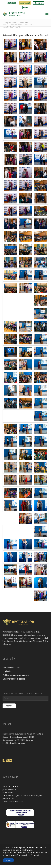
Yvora (25, 7)
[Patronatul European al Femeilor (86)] (40, 223)
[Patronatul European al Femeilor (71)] (10, 288)
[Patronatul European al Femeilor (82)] (40, 236)
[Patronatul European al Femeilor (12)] (40, 544)
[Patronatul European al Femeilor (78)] (10, 262)
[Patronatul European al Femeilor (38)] (40, 429)
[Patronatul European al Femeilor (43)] (10, 416)
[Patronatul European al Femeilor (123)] (10, 70)
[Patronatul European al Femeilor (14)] (40, 531)
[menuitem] (12, 3)
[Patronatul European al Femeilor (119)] (25, 82)
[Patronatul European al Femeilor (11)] (25, 544)
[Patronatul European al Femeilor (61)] (40, 326)
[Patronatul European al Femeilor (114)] (10, 108)
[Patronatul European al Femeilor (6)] (25, 569)
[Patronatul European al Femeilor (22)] (10, 505)
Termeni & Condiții (11, 667)
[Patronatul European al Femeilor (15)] (10, 531)
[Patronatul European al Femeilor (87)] (10, 223)
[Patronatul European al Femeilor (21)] (40, 493)
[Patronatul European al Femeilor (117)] (25, 95)
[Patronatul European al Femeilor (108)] (10, 134)
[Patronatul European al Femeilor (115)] (40, 95)
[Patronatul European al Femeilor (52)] (40, 364)
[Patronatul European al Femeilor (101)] (25, 159)
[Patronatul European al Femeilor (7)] (10, 569)
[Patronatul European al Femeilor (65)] (25, 313)
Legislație (7, 671)
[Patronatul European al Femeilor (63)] (25, 326)
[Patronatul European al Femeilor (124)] (25, 57)
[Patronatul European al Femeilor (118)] (40, 82)
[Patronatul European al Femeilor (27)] (10, 480)
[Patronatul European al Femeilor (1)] (40, 595)
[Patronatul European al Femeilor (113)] (25, 108)
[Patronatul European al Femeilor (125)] (40, 57)
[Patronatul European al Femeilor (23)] (25, 493)
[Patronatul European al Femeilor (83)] (25, 236)
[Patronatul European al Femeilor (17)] (40, 518)
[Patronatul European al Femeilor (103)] (10, 159)
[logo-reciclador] (21, 14)
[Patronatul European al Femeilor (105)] (10, 147)
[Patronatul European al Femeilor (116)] (10, 95)
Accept (8, 860)
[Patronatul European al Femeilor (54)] (25, 364)
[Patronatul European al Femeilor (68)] (25, 300)
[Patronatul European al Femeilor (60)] (10, 339)
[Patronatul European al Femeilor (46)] (25, 390)
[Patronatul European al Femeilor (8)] (40, 557)
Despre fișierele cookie (14, 678)
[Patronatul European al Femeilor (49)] (40, 377)
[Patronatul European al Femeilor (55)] (40, 352)
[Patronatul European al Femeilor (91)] (40, 198)
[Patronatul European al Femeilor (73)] (40, 275)
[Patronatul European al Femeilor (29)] (10, 467)
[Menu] (46, 13)
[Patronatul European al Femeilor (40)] (40, 416)
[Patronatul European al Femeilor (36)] (10, 441)
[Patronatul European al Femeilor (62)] (10, 326)
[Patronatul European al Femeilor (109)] (40, 121)
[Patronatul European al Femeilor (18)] (25, 518)
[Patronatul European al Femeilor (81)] (25, 249)
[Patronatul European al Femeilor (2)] (40, 582)
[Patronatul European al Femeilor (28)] (40, 467)
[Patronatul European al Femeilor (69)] (10, 300)
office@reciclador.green (15, 743)
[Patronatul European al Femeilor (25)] (25, 480)
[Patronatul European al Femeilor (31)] (40, 454)
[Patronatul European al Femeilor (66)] (40, 300)
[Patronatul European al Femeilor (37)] (25, 429)
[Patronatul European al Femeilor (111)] (40, 108)
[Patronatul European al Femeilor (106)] (25, 134)
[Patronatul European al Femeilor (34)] (10, 454)
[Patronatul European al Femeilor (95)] (25, 185)
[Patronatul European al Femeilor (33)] (40, 441)
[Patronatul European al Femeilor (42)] (40, 403)
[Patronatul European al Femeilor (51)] (25, 377)
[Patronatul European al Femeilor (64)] (40, 313)
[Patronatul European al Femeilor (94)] (10, 198)
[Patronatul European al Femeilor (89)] (10, 211)
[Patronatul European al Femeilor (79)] (40, 249)
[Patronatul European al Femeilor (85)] (25, 223)
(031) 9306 (11, 3)
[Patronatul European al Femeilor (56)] (25, 352)
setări (36, 855)
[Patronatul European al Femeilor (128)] (25, 44)
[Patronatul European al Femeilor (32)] (25, 454)
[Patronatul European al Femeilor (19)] (40, 505)
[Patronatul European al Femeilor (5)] (40, 569)
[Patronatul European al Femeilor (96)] (10, 185)
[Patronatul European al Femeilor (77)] (25, 262)
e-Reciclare (38, 3)
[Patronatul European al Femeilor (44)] (25, 403)
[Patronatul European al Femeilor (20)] (25, 505)
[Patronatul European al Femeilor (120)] (40, 70)
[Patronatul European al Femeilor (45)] (10, 403)
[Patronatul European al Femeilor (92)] (25, 198)
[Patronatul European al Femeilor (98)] (40, 172)
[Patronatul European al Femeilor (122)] (25, 70)
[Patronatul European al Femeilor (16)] (25, 531)
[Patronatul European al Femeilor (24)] (10, 493)
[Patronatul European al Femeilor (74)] (25, 275)
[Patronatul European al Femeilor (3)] (25, 582)
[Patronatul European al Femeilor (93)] (40, 185)
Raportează (24, 3)
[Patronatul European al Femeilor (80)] (10, 249)
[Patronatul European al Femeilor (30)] (25, 467)
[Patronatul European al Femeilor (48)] (10, 390)
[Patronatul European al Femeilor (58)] (10, 352)
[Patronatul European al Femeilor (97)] (25, 172)
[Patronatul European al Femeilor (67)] (10, 313)
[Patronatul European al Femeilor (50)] (10, 377)
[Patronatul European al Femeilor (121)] (10, 82)
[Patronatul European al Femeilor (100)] (40, 159)
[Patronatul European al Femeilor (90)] (25, 211)
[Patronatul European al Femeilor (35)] (25, 441)
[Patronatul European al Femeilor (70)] (40, 288)
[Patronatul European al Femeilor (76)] (10, 275)
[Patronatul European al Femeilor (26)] (40, 480)
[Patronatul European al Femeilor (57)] (40, 339)
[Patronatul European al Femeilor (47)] (40, 390)
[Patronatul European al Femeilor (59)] (25, 339)
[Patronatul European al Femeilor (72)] (25, 288)
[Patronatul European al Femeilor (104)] (25, 147)
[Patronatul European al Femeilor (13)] (10, 544)
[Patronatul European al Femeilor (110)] (25, 121)
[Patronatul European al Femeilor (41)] (25, 416)
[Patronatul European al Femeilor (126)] (10, 57)
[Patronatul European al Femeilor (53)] (10, 364)
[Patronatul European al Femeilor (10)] (10, 557)
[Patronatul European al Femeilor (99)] (10, 172)
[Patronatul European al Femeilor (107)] (40, 134)
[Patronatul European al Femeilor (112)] (10, 121)
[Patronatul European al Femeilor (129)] (10, 44)
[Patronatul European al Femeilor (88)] (40, 211)
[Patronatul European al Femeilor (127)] (40, 44)
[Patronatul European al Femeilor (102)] (40, 147)
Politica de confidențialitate (16, 674)
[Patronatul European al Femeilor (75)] (40, 262)
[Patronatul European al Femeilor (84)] (10, 236)
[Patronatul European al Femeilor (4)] (10, 582)
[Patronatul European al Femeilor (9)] (25, 557)
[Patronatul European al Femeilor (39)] (10, 429)
